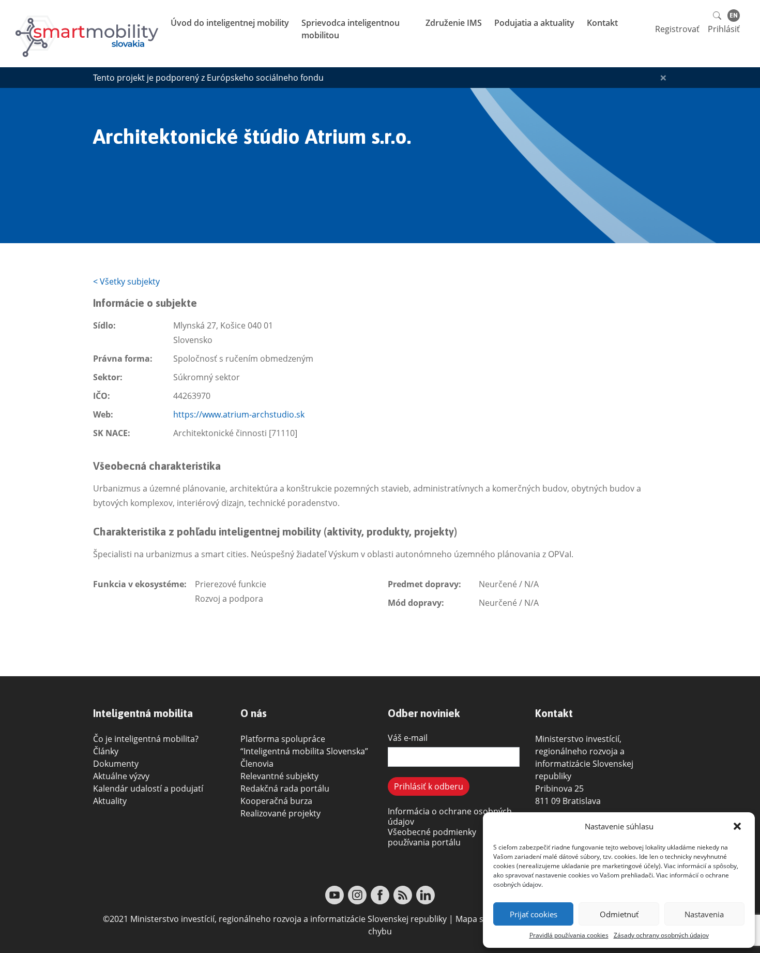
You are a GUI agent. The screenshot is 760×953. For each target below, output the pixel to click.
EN (733, 15)
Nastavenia (704, 914)
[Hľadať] (718, 14)
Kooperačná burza (276, 801)
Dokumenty (116, 763)
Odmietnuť (619, 914)
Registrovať (677, 29)
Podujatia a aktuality (535, 22)
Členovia (256, 763)
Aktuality (110, 801)
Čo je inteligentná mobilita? (146, 738)
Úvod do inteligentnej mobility (231, 22)
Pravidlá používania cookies (569, 935)
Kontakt (603, 22)
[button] (738, 826)
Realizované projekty (280, 813)
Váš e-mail (408, 738)
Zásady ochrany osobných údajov (661, 935)
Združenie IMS (454, 22)
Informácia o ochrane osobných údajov (450, 816)
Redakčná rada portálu (284, 788)
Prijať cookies (533, 914)
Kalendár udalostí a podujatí (148, 788)
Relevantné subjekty (279, 776)
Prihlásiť (724, 29)
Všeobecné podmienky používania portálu (432, 837)
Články (105, 751)
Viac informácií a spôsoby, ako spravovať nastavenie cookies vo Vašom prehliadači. (615, 870)
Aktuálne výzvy (121, 776)
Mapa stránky (481, 919)
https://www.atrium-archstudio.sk (239, 414)
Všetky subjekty (126, 281)
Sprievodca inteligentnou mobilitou (350, 29)
